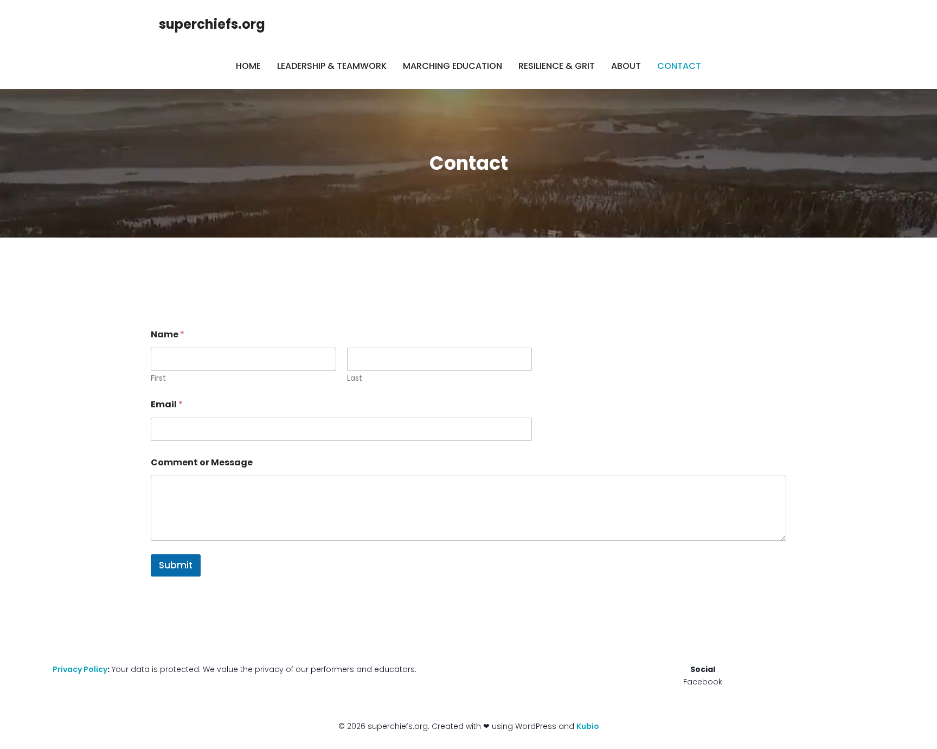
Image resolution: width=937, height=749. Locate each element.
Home (248, 66)
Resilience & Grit (556, 66)
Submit (175, 565)
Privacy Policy (80, 669)
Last (354, 378)
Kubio (587, 726)
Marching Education (452, 66)
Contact (679, 66)
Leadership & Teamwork (332, 66)
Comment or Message (202, 462)
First (158, 378)
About (626, 66)
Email (167, 404)
